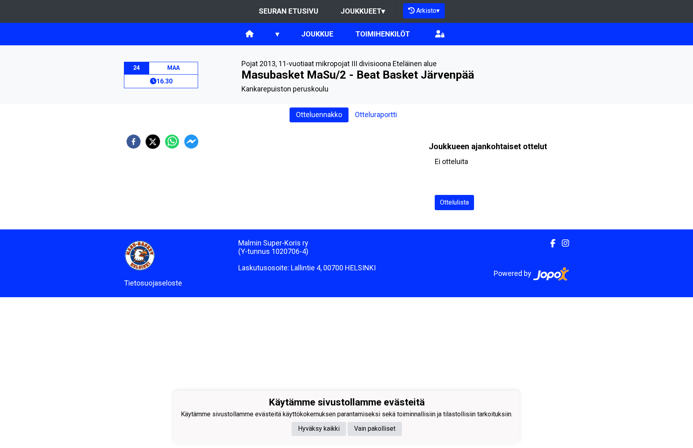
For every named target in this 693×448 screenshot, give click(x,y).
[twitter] (153, 141)
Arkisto (428, 10)
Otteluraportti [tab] (376, 114)
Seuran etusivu (288, 11)
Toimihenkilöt (382, 34)
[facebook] (133, 141)
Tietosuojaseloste (153, 283)
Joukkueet (362, 11)
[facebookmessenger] (191, 141)
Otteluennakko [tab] (319, 114)
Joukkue (317, 34)
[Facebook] (549, 243)
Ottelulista (454, 202)
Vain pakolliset (374, 428)
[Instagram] (562, 243)
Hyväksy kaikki (319, 428)
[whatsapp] (172, 141)
